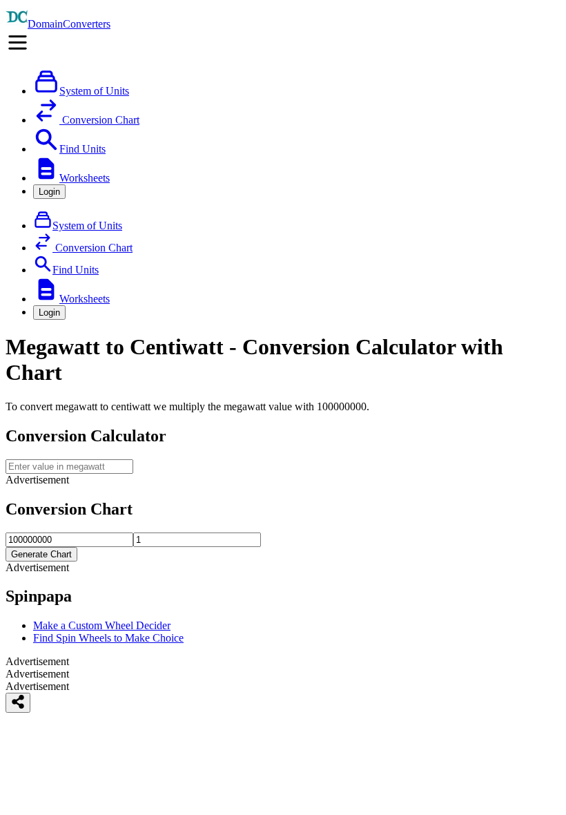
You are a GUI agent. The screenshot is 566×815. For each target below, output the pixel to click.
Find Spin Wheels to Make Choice (108, 638)
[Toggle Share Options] (18, 703)
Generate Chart (41, 554)
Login (49, 191)
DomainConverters (69, 24)
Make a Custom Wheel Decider (101, 625)
